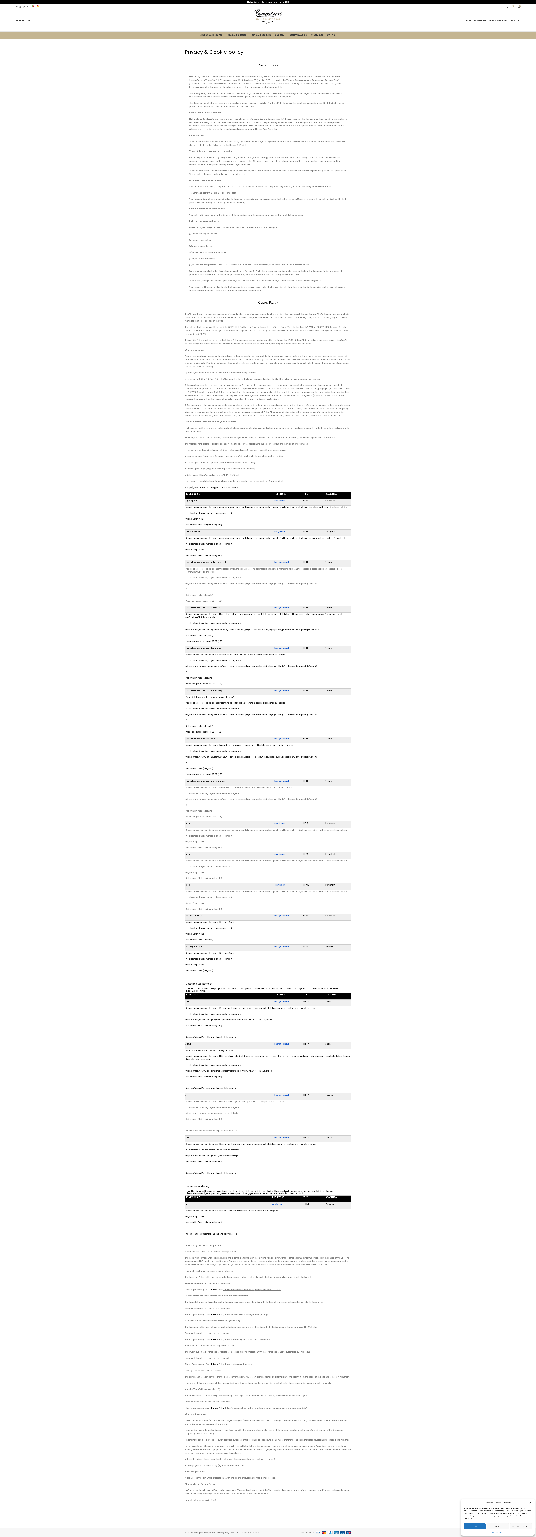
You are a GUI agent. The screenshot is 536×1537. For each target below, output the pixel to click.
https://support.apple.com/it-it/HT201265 (218, 487)
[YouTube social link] (24, 7)
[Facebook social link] (16, 7)
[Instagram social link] (20, 7)
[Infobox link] (33, 6)
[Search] (506, 6)
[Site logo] (267, 17)
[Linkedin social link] (27, 7)
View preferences (521, 1526)
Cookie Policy (497, 1532)
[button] (530, 1502)
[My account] (500, 6)
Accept (475, 1526)
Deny (497, 1526)
